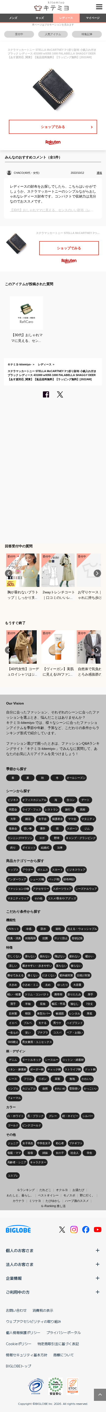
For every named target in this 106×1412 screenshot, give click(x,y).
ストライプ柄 (73, 1069)
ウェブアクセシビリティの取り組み (33, 1321)
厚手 (90, 994)
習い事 (28, 828)
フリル (28, 1078)
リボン (42, 1078)
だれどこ (45, 1190)
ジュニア (13, 1143)
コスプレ (13, 1175)
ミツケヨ (35, 1201)
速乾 (58, 928)
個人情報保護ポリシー (23, 1332)
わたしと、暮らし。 (20, 1195)
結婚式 (45, 847)
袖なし (75, 1003)
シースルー (51, 1059)
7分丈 (89, 1003)
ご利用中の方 (18, 1292)
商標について (63, 1354)
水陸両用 (30, 938)
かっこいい (90, 1088)
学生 (89, 1152)
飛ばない (59, 956)
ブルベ (28, 1022)
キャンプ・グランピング (81, 837)
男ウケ (57, 1022)
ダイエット (29, 847)
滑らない (30, 956)
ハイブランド (75, 1022)
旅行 (68, 809)
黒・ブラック (35, 1115)
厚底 (89, 1013)
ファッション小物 (18, 888)
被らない (76, 965)
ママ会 (72, 818)
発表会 (13, 828)
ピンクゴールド (31, 1125)
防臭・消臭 (14, 938)
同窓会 (13, 809)
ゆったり (62, 984)
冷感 (28, 928)
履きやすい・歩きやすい (37, 965)
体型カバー (44, 1013)
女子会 (42, 818)
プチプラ (42, 1032)
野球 (56, 837)
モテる (42, 1022)
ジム (87, 828)
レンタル (74, 1013)
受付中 (19, 34)
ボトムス (42, 869)
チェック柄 (54, 1069)
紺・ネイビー (70, 1115)
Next (97, 573)
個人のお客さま (20, 1250)
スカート (57, 869)
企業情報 (14, 1278)
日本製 (13, 1013)
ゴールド (13, 1125)
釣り (13, 847)
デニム (13, 1059)
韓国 (28, 1013)
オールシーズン (76, 777)
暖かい (89, 956)
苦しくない (14, 956)
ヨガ (42, 837)
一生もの (13, 1032)
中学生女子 (44, 1143)
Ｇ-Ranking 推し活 (53, 1206)
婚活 (28, 818)
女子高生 (27, 1143)
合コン (71, 799)
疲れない (74, 956)
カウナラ (18, 1201)
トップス (13, 869)
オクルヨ (62, 1190)
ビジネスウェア (76, 869)
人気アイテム (53, 34)
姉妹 (45, 1152)
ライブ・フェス (31, 809)
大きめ (13, 984)
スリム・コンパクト (37, 994)
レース (13, 1078)
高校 (82, 809)
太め (48, 984)
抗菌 (45, 938)
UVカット (13, 928)
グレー (53, 1115)
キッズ (40, 17)
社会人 (75, 1152)
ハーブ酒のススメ (77, 1201)
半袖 (28, 1003)
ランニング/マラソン (20, 837)
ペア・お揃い (75, 1032)
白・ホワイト (15, 1115)
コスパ (57, 1032)
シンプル (13, 1088)
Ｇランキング (26, 1190)
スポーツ (72, 828)
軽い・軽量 (14, 994)
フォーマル (14, 1097)
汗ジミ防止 (61, 938)
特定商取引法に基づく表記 (58, 1343)
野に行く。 (87, 1195)
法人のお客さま (20, 1264)
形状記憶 (77, 938)
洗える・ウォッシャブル (82, 928)
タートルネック (31, 1059)
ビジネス (13, 799)
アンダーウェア (16, 879)
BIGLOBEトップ (18, 1365)
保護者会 (57, 818)
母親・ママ (14, 1152)
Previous (8, 573)
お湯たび (78, 1190)
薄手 (13, 1003)
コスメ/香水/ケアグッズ (62, 898)
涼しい (13, 965)
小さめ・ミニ (30, 984)
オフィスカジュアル (34, 799)
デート (85, 799)
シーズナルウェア (86, 888)
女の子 (60, 1152)
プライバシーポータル (63, 1332)
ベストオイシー (48, 1195)
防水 (43, 928)
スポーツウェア (62, 888)
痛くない (33, 975)
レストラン (51, 809)
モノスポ (69, 1195)
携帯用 (58, 994)
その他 (38, 898)
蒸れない (45, 956)
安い (28, 1032)
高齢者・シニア (16, 1162)
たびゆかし (53, 1201)
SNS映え (13, 1041)
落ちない (61, 965)
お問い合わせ (16, 1310)
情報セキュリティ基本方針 (26, 1354)
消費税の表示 (43, 1310)
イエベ (13, 1022)
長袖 (42, 1003)
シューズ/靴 (37, 879)
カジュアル (29, 1088)
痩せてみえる (15, 975)
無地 (72, 1078)
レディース (66, 17)
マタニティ (88, 818)
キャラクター (38, 1162)
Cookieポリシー (19, 1343)
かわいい (87, 1078)
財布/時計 (69, 879)
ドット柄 (90, 1069)
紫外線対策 (66, 975)
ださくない (49, 975)
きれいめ (59, 1088)
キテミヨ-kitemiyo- (20, 364)
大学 (13, 818)
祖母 (30, 1152)
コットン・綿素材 (73, 1059)
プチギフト (76, 1143)
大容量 (77, 984)
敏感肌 (60, 1013)
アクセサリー (41, 888)
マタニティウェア (18, 898)
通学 (42, 828)
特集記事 (87, 34)
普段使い (74, 1088)
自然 (45, 1088)
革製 (57, 1078)
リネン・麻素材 (16, 1069)
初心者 (60, 1143)
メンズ (13, 17)
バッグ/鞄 (54, 879)
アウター (27, 869)
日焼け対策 (83, 975)
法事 (60, 847)
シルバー (87, 1115)
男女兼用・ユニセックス (37, 1041)
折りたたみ (74, 994)
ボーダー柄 (37, 1069)
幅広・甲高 (58, 1003)
